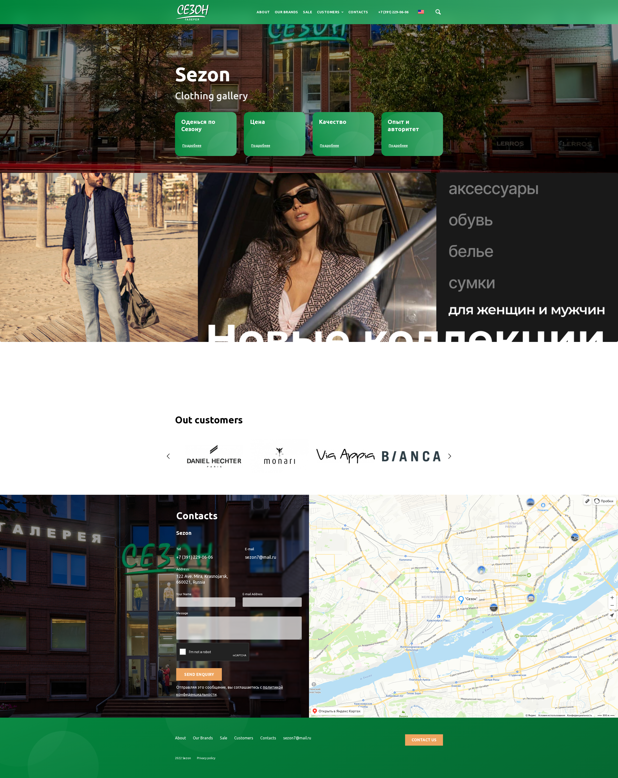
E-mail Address (252, 594)
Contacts (358, 12)
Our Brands (286, 12)
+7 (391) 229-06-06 (393, 12)
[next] (449, 456)
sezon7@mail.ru (260, 557)
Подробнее (191, 146)
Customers (243, 738)
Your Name (183, 594)
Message (182, 613)
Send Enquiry (199, 674)
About (263, 12)
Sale (307, 12)
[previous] (168, 456)
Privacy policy (206, 758)
